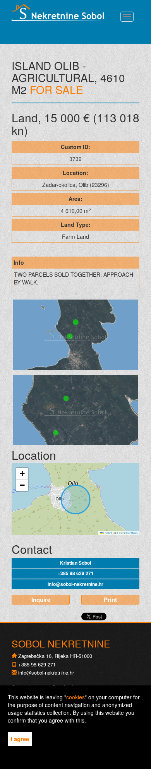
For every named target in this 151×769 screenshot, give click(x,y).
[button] (22, 474)
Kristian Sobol (75, 562)
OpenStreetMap (127, 533)
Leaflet (107, 533)
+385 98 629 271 (76, 573)
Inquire (40, 599)
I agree (20, 739)
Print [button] (110, 599)
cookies (75, 697)
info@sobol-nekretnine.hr (75, 584)
